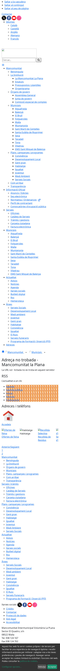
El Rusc (10, 591)
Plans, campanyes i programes (22, 473)
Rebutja (41, 666)
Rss (8, 554)
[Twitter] (4, 17)
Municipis (37, 352)
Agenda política (14, 389)
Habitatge (11, 517)
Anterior (6, 446)
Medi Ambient (13, 527)
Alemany (15, 35)
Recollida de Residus (44, 438)
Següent (14, 446)
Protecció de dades (16, 615)
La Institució (12, 463)
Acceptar (52, 666)
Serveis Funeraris (15, 595)
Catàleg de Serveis (15, 490)
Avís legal (11, 618)
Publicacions (12, 400)
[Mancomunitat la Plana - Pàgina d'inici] (19, 53)
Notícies (10, 396)
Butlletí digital (13, 551)
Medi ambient (13, 571)
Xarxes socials (13, 548)
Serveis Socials (13, 531)
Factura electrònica (16, 500)
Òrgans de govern (15, 467)
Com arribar (12, 477)
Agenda (10, 386)
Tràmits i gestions (15, 494)
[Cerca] (38, 60)
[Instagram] (19, 17)
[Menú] (3, 64)
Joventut (10, 524)
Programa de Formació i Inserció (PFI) (26, 598)
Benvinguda (12, 460)
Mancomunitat (16, 352)
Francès (15, 38)
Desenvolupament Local (19, 511)
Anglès (14, 32)
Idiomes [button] (10, 21)
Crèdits (10, 608)
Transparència (13, 480)
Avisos (9, 393)
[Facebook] (9, 17)
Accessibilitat (13, 622)
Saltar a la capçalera (15, 1)
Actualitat (7, 534)
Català (14, 25)
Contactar (7, 14)
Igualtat (10, 521)
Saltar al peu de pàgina (16, 8)
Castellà (15, 28)
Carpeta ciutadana (16, 497)
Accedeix (6, 424)
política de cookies (28, 661)
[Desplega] (26, 352)
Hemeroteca (12, 558)
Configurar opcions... (11, 666)
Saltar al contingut (14, 5)
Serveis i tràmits (10, 484)
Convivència (12, 507)
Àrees (5, 561)
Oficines (10, 487)
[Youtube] (14, 17)
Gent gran (11, 514)
